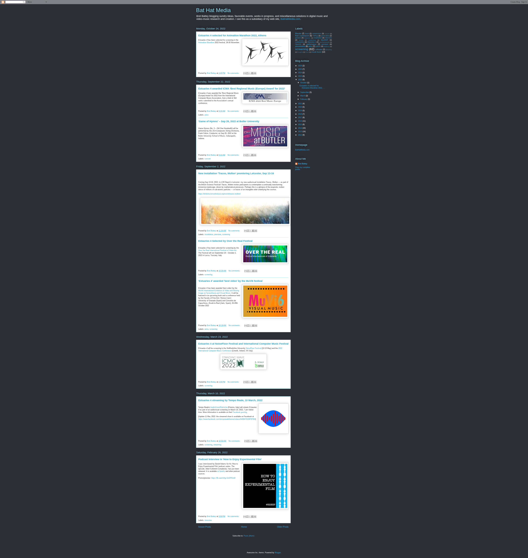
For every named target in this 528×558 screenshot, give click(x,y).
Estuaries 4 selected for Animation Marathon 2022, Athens (232, 35)
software (318, 49)
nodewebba (299, 42)
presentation (300, 46)
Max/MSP (324, 40)
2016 (300, 121)
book (307, 33)
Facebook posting (240, 412)
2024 (300, 73)
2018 (300, 114)
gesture (298, 38)
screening (226, 234)
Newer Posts (204, 527)
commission (316, 33)
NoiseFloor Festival (253, 348)
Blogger (278, 553)
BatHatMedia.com (290, 19)
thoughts (300, 52)
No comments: (234, 73)
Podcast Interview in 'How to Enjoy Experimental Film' (230, 459)
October (303, 83)
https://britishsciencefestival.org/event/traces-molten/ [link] (219, 194)
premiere (217, 234)
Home (244, 527)
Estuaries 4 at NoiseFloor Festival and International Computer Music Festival (243, 343)
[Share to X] (249, 73)
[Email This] (244, 73)
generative (325, 36)
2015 (300, 124)
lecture (301, 40)
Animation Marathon (206, 42)
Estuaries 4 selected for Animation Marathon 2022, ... (312, 87)
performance (311, 44)
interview (208, 520)
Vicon (307, 52)
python (318, 46)
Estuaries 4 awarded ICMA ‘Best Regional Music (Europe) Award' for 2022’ (241, 88)
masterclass (312, 40)
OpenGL (298, 44)
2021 (300, 104)
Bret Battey (212, 73)
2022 (300, 80)
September (305, 92)
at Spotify (221, 471)
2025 (300, 69)
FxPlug (315, 36)
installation (209, 234)
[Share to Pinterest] (255, 73)
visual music (316, 52)
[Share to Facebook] (252, 73)
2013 (300, 131)
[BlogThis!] (247, 73)
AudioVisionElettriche (218, 407)
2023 (300, 76)
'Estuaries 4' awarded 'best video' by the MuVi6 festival (230, 281)
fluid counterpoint (302, 36)
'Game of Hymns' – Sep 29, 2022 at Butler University (228, 121)
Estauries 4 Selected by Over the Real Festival (225, 241)
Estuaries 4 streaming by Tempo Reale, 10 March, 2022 (230, 400)
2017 (300, 117)
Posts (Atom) (249, 536)
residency (327, 46)
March (303, 96)
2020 (300, 107)
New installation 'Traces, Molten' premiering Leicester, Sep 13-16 (236, 173)
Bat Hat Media (213, 10)
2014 (300, 128)
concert (208, 159)
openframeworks (324, 42)
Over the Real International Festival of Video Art (217, 250)
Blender (298, 33)
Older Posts (282, 527)
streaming (217, 445)
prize (206, 115)
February (304, 99)
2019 (300, 111)
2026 (300, 66)
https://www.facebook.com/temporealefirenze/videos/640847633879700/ (226, 419)
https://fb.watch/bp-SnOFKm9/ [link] (223, 478)
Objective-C (311, 42)
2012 (300, 135)
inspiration (307, 38)
